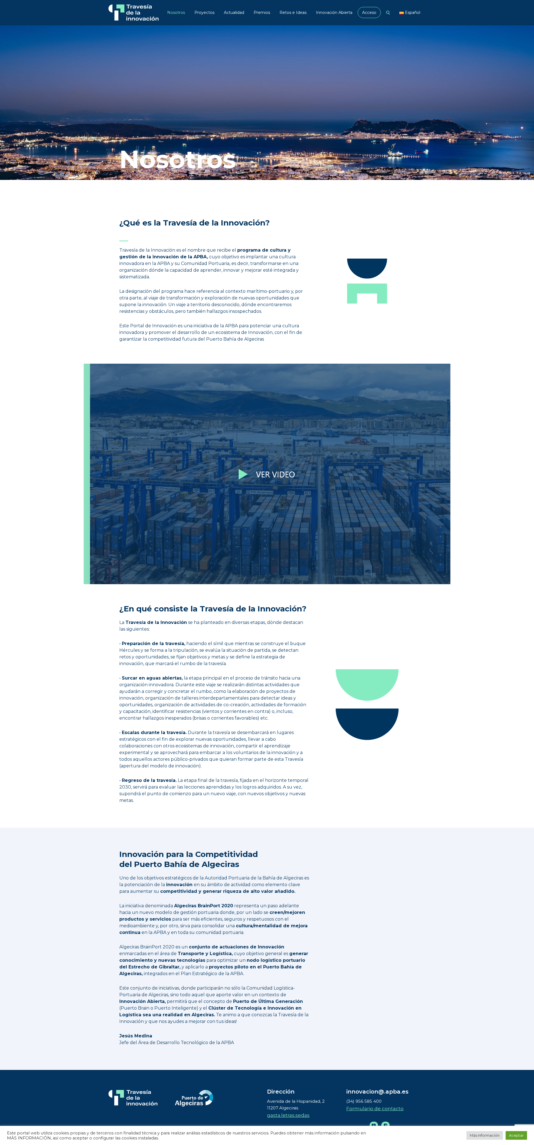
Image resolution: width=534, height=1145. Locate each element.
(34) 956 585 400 (364, 1101)
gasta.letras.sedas (288, 1115)
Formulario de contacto (375, 1108)
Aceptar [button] (516, 1135)
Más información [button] (485, 1135)
